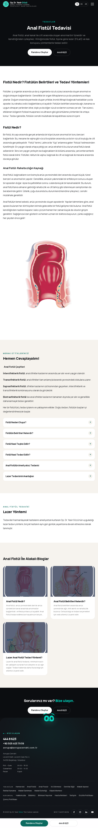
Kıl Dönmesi (56, 786)
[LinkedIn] (86, 812)
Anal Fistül (31, 786)
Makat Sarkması (25, 790)
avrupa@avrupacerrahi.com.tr (20, 747)
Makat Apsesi (83, 786)
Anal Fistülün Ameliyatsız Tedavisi (22, 465)
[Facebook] (74, 812)
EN (82, 4)
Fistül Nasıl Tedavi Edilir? (18, 454)
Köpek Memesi (56, 790)
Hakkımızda (21, 795)
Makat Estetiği (40, 790)
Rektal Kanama (9, 790)
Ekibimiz (31, 795)
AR (86, 4)
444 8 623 (62, 52)
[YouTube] (92, 812)
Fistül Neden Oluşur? (16, 422)
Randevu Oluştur (39, 52)
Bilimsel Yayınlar (45, 795)
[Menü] (92, 4)
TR (77, 4)
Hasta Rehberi (61, 795)
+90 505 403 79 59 (13, 743)
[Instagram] (80, 812)
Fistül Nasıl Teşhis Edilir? (18, 443)
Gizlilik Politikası (86, 795)
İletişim (73, 795)
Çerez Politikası (10, 799)
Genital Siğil (69, 786)
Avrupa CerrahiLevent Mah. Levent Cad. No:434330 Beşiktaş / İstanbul (16, 756)
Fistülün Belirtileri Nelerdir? (19, 433)
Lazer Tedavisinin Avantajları (20, 476)
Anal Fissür (43, 786)
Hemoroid (20, 786)
